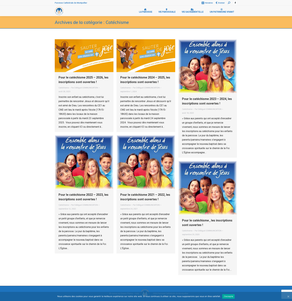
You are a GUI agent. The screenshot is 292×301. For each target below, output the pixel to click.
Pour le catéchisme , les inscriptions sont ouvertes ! (207, 223)
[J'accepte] (288, 296)
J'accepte (228, 296)
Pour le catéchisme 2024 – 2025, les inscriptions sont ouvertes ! (145, 80)
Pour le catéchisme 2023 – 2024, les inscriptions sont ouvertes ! (207, 101)
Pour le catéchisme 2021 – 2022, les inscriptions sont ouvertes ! (145, 197)
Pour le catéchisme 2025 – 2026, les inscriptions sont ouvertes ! (83, 80)
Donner (221, 3)
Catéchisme (64, 88)
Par (84, 88)
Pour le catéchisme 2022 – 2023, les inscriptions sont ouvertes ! (83, 197)
